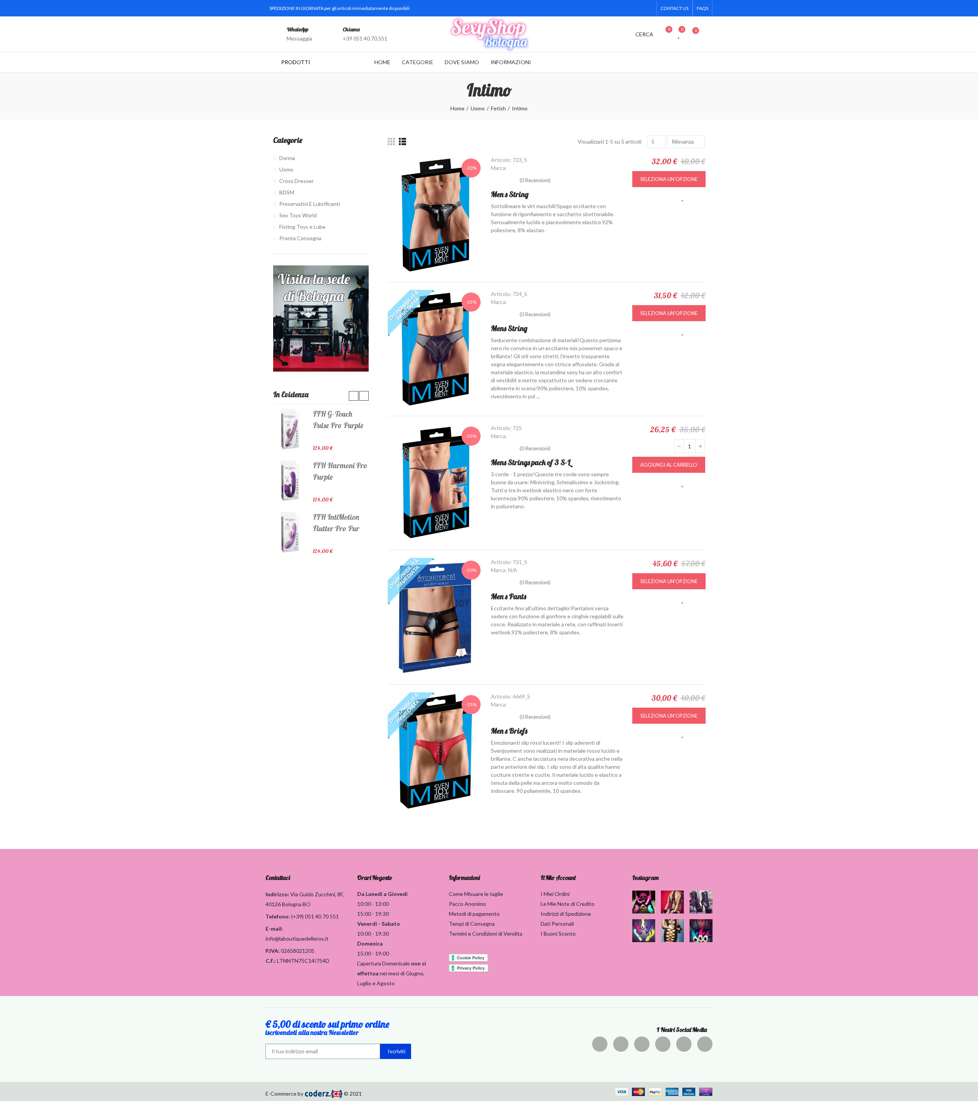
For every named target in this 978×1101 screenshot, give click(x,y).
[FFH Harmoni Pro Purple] (290, 481)
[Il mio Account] (708, 34)
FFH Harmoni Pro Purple (340, 471)
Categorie (287, 140)
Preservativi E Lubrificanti (309, 203)
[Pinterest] (641, 1044)
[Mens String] (435, 349)
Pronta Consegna (300, 238)
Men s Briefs (509, 731)
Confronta (699, 197)
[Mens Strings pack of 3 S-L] (435, 483)
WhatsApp (297, 29)
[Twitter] (599, 8)
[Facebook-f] (587, 8)
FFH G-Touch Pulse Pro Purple (338, 419)
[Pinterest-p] (612, 8)
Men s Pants (508, 596)
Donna (287, 158)
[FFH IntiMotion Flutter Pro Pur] (290, 532)
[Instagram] (624, 8)
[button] (674, 8)
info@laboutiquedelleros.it (297, 938)
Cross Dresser (296, 181)
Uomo (286, 169)
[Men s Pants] (435, 617)
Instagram (645, 877)
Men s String (510, 194)
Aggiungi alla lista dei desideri (683, 197)
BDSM (286, 192)
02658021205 (297, 950)
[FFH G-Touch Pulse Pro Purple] (290, 429)
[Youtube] (636, 8)
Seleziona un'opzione (669, 179)
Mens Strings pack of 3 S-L (530, 462)
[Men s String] (435, 215)
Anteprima (667, 197)
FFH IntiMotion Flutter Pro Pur (336, 522)
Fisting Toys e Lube (302, 226)
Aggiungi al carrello (668, 465)
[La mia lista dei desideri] (679, 34)
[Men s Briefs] (435, 751)
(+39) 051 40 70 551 (315, 916)
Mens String (509, 328)
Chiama (351, 29)
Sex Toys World (298, 215)
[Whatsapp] (648, 8)
